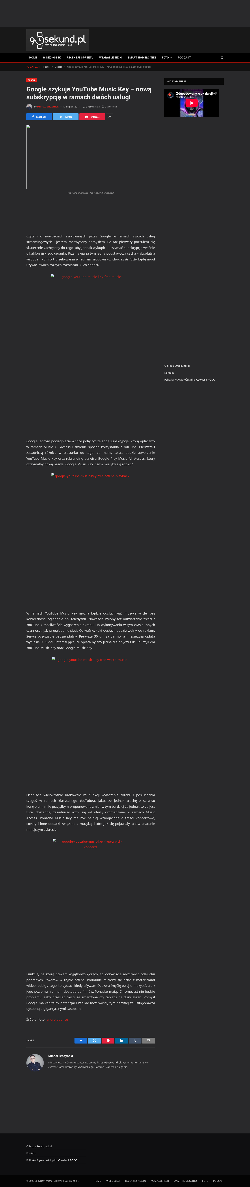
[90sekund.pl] (57, 40)
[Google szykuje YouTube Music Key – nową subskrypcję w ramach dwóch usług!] (90, 157)
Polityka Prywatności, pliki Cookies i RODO (189, 379)
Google (31, 80)
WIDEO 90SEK (52, 57)
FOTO (165, 57)
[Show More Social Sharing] (109, 116)
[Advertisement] (125, 13)
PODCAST (184, 57)
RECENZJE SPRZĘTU (80, 57)
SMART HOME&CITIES (142, 57)
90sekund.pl (71, 1180)
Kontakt (169, 372)
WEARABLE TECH (110, 57)
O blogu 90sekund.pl (177, 365)
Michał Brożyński (48, 106)
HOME (33, 57)
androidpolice (57, 1019)
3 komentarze (93, 106)
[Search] (222, 58)
